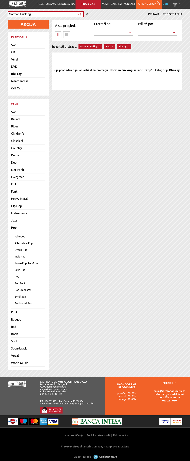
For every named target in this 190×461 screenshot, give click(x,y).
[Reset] (87, 14)
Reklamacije (120, 435)
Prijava (153, 14)
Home (40, 3)
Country (16, 148)
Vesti (105, 3)
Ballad (15, 119)
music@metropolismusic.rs (54, 389)
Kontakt (129, 3)
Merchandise (19, 81)
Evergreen (17, 177)
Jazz (14, 220)
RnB (14, 326)
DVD (14, 66)
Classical (17, 140)
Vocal (15, 355)
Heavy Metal (19, 198)
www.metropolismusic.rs (53, 386)
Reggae (16, 319)
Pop (14, 227)
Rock (14, 334)
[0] (174, 5)
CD (13, 52)
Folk (14, 184)
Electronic (17, 169)
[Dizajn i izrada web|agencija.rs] (104, 456)
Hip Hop (16, 206)
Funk (14, 191)
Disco (15, 155)
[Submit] (79, 15)
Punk (14, 312)
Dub (14, 162)
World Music (19, 363)
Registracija (172, 14)
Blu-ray (16, 74)
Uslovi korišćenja (73, 435)
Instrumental (19, 213)
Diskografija (66, 3)
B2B (165, 3)
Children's (17, 133)
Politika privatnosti (98, 435)
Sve (13, 45)
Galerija (116, 3)
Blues (14, 126)
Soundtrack (19, 348)
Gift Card (17, 88)
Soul (14, 341)
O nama (51, 3)
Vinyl (14, 59)
